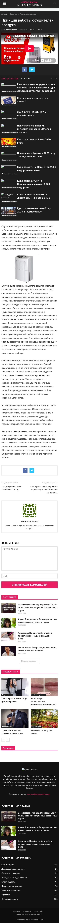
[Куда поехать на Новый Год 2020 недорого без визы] (8, 170)
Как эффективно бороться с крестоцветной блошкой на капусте (44, 489)
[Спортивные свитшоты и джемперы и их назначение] (8, 198)
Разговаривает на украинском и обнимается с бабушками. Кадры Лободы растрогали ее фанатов (36, 87)
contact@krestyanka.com (38, 794)
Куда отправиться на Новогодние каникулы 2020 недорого (33, 184)
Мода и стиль (7, 695)
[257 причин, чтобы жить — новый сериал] (8, 115)
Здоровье (5, 895)
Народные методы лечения (14, 877)
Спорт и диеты (8, 882)
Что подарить (7, 726)
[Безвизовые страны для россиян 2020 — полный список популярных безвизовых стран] (8, 608)
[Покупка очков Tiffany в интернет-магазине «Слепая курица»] (8, 129)
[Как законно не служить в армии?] (8, 101)
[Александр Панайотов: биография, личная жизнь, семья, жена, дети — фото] (8, 636)
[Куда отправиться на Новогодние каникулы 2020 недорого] (8, 184)
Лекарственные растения (13, 869)
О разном (13, 14)
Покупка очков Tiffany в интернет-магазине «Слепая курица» (34, 129)
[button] (55, 4)
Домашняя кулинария (11, 886)
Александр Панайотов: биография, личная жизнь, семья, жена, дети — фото (35, 636)
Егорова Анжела (10, 29)
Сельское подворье (10, 873)
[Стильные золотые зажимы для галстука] (14, 718)
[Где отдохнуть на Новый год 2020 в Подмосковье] (8, 212)
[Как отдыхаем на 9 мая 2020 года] (8, 143)
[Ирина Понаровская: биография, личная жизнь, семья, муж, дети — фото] (8, 623)
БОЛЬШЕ (25, 79)
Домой (4, 14)
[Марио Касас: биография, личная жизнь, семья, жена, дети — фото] (8, 651)
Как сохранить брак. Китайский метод (11, 488)
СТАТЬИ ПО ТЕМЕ (9, 79)
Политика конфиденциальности (29, 914)
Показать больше (28, 661)
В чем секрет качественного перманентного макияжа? (43, 701)
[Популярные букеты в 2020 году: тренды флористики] (8, 157)
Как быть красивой (38, 695)
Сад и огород (36, 726)
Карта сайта (39, 911)
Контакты (27, 911)
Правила (16, 911)
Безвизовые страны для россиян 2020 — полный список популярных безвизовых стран (38, 608)
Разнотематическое (28, 14)
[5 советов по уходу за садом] (44, 718)
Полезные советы (9, 899)
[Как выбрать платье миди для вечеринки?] (14, 687)
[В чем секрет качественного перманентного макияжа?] (44, 687)
